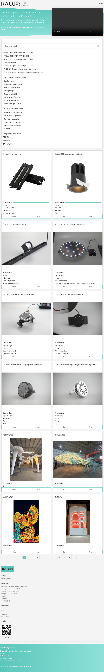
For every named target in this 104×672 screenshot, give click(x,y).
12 (74, 558)
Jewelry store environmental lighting (14, 77)
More (38, 216)
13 (79, 558)
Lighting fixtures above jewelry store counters (18, 52)
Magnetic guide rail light (11, 100)
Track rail (7, 129)
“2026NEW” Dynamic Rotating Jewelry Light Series (20, 69)
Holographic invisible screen (12, 134)
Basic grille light (9, 91)
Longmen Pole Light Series (12, 116)
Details (14, 216)
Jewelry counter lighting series (13, 109)
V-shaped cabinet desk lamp (13, 112)
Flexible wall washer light (12, 87)
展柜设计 (6, 137)
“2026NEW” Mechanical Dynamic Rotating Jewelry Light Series (24, 72)
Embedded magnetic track (12, 104)
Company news (5, 614)
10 (64, 558)
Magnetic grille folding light (13, 97)
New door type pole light (12, 119)
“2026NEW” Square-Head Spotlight (15, 66)
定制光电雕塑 (8, 144)
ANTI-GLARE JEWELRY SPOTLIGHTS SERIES (18, 59)
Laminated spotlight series (12, 125)
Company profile (6, 579)
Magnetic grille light (10, 94)
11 (69, 558)
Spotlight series (9, 81)
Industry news (5, 616)
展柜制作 (6, 141)
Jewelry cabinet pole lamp (12, 122)
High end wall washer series (13, 84)
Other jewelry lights (10, 62)
